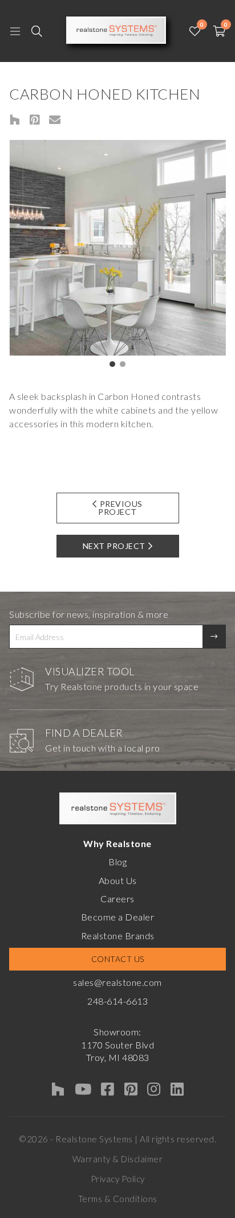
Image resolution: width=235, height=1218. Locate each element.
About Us (118, 880)
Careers (117, 898)
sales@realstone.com (117, 982)
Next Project (114, 546)
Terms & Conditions (117, 1199)
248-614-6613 (117, 1001)
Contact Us (117, 959)
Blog (117, 861)
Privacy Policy (118, 1179)
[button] (112, 364)
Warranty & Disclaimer (117, 1159)
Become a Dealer (118, 916)
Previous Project (120, 508)
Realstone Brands (118, 935)
